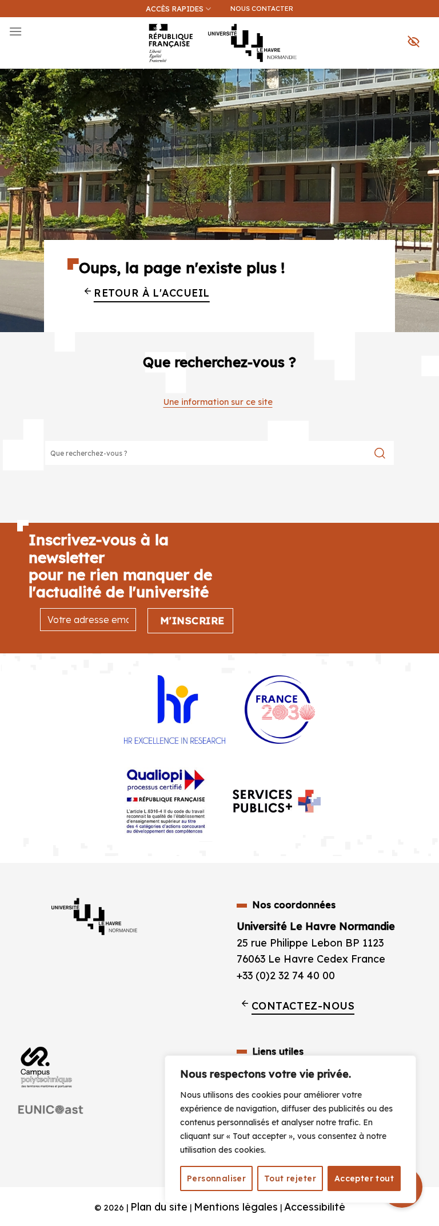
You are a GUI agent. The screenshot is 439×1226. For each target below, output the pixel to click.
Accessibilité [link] (314, 1206)
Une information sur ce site (218, 402)
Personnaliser (216, 1178)
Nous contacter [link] (261, 8)
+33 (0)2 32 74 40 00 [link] (286, 975)
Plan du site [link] (158, 1206)
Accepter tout (364, 1178)
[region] (290, 1129)
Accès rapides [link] (174, 8)
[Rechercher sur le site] (380, 453)
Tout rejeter (290, 1178)
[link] (424, 66)
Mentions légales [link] (236, 1206)
